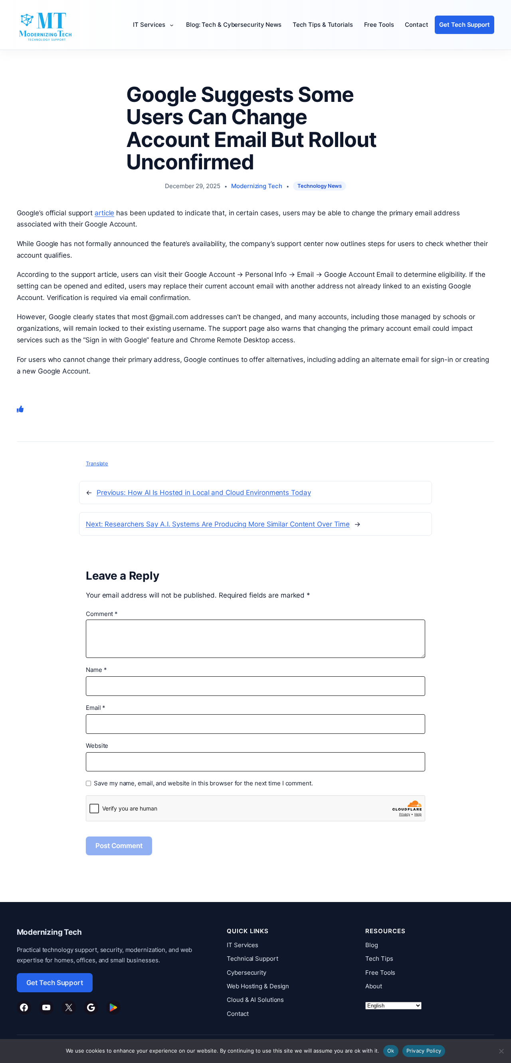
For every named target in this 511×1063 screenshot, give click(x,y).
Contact (237, 1013)
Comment (102, 614)
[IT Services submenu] (174, 25)
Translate (97, 463)
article (104, 213)
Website (97, 745)
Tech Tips (379, 958)
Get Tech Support (54, 983)
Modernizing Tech (256, 186)
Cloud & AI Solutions (255, 999)
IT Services (242, 945)
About (373, 986)
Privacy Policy (424, 1050)
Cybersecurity (246, 972)
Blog (371, 945)
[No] (501, 1051)
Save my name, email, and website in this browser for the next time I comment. (203, 783)
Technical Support (252, 958)
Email (95, 707)
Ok (390, 1050)
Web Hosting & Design (258, 986)
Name (96, 670)
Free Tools (380, 972)
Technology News (319, 186)
